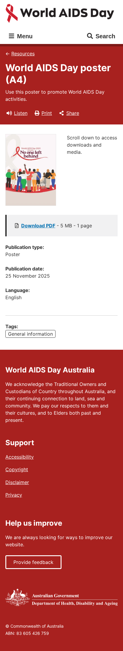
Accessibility (19, 457)
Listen (20, 113)
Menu (24, 36)
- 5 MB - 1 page (56, 226)
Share (72, 113)
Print (46, 113)
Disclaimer (17, 482)
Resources (23, 54)
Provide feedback (33, 562)
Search (105, 36)
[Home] (61, 13)
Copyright (16, 469)
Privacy (13, 495)
